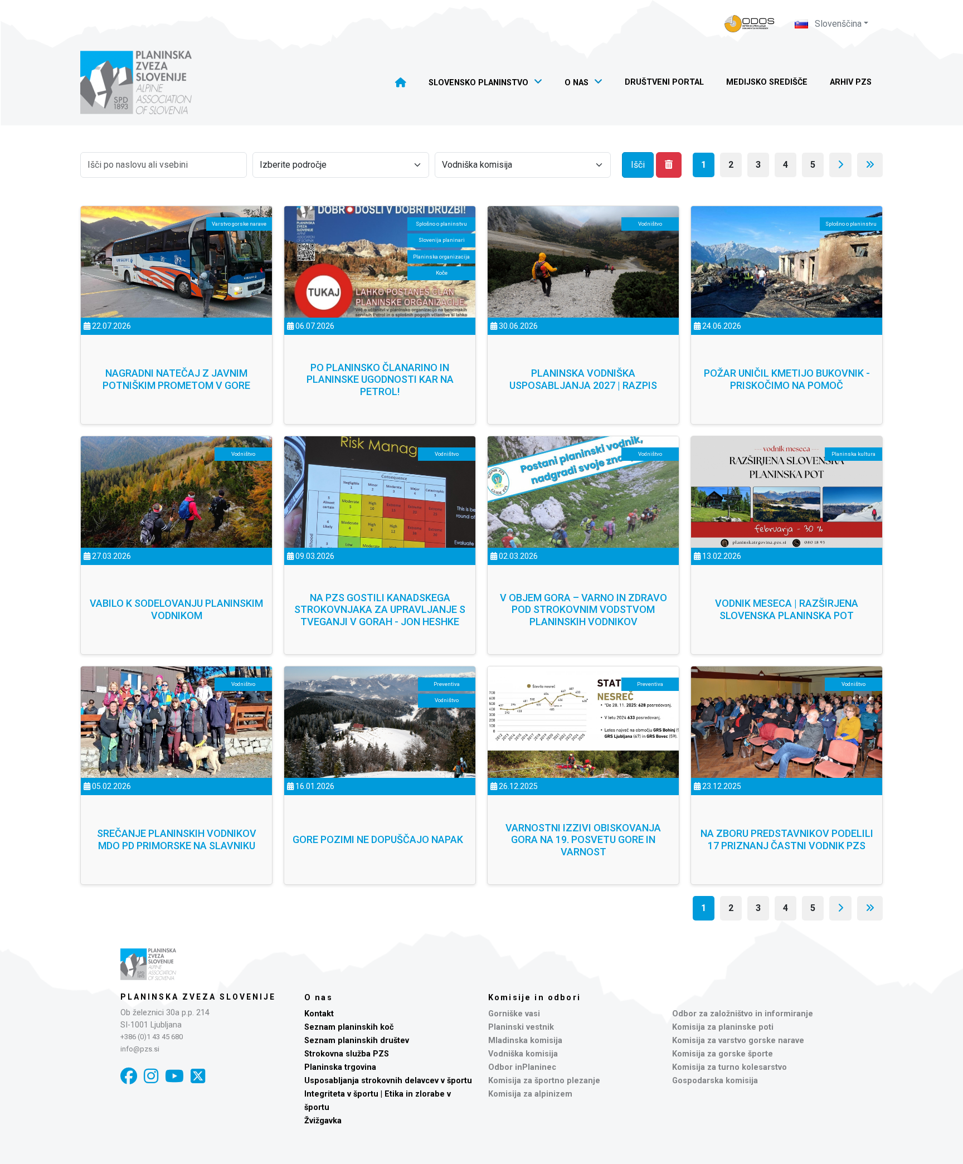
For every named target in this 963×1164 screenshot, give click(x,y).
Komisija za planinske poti (723, 1027)
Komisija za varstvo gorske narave (738, 1040)
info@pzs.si (139, 1049)
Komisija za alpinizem (530, 1094)
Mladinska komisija (525, 1040)
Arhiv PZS (851, 82)
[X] (198, 1076)
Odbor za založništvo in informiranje (742, 1014)
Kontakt (319, 1014)
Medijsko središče (767, 82)
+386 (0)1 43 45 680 (151, 1036)
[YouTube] (174, 1076)
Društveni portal (664, 82)
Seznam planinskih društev (356, 1040)
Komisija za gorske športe (722, 1054)
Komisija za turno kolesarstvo (729, 1067)
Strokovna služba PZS (346, 1054)
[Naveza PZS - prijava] (749, 23)
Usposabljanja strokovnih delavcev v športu (388, 1080)
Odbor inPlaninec (522, 1067)
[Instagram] (151, 1076)
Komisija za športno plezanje (544, 1080)
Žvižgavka (323, 1121)
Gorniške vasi (514, 1014)
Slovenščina (837, 23)
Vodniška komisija (523, 1054)
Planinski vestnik (521, 1027)
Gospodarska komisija (715, 1080)
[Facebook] (128, 1076)
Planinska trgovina (340, 1067)
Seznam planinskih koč (349, 1027)
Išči (638, 164)
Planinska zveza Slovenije (198, 996)
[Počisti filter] (669, 165)
